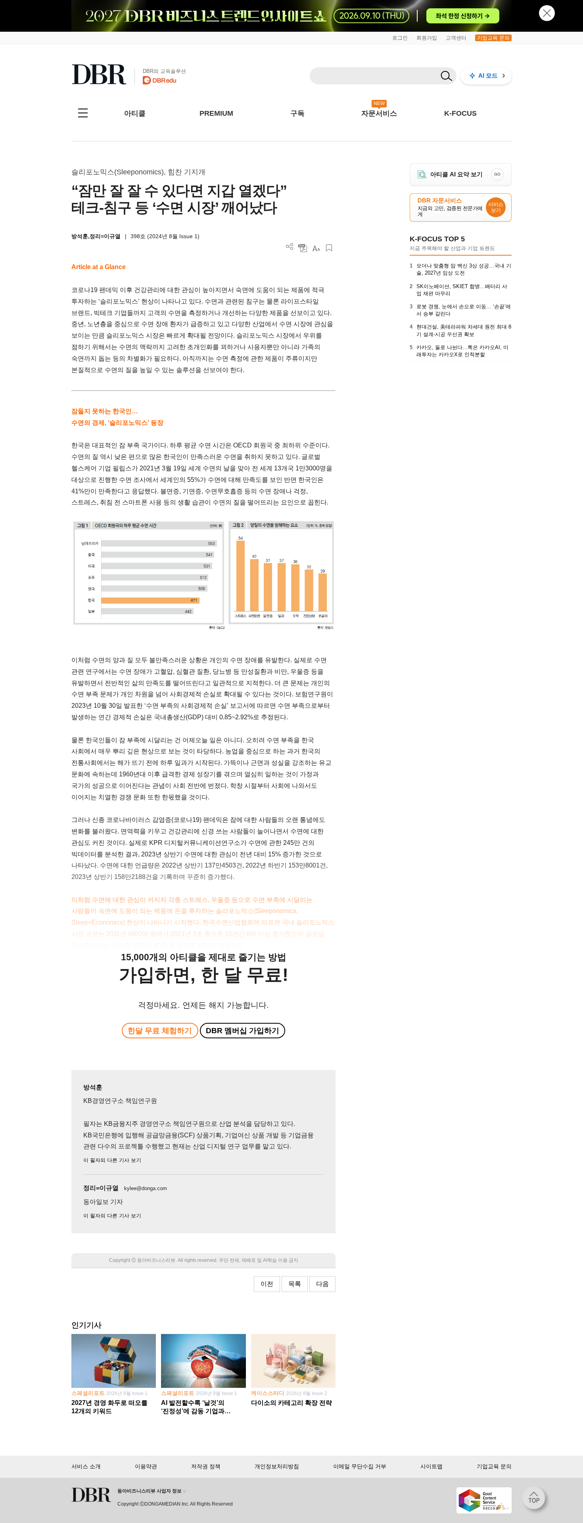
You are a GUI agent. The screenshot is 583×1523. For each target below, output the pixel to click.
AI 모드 (488, 75)
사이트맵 (431, 1466)
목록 (294, 1283)
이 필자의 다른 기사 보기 (112, 1160)
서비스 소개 (86, 1466)
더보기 (289, 246)
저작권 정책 (206, 1466)
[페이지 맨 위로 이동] (536, 1500)
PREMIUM (216, 113)
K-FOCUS (460, 113)
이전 (267, 1283)
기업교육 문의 (493, 38)
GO (497, 174)
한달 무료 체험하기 (160, 1030)
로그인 (400, 38)
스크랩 (329, 247)
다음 (322, 1283)
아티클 (135, 113)
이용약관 (146, 1466)
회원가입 (426, 38)
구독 (297, 113)
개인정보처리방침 (277, 1466)
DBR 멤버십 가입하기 (242, 1030)
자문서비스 (379, 113)
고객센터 (456, 38)
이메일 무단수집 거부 (359, 1466)
